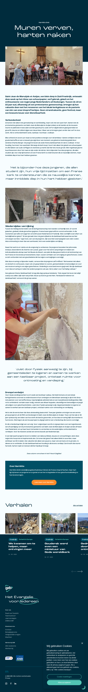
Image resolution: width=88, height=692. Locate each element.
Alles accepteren (64, 682)
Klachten (8, 637)
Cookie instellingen (64, 677)
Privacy (7, 678)
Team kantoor (10, 616)
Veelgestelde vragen (12, 635)
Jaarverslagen (10, 618)
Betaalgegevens (11, 632)
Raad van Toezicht (12, 613)
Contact (8, 630)
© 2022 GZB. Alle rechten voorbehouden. (18, 676)
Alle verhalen (78, 505)
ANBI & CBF (9, 621)
